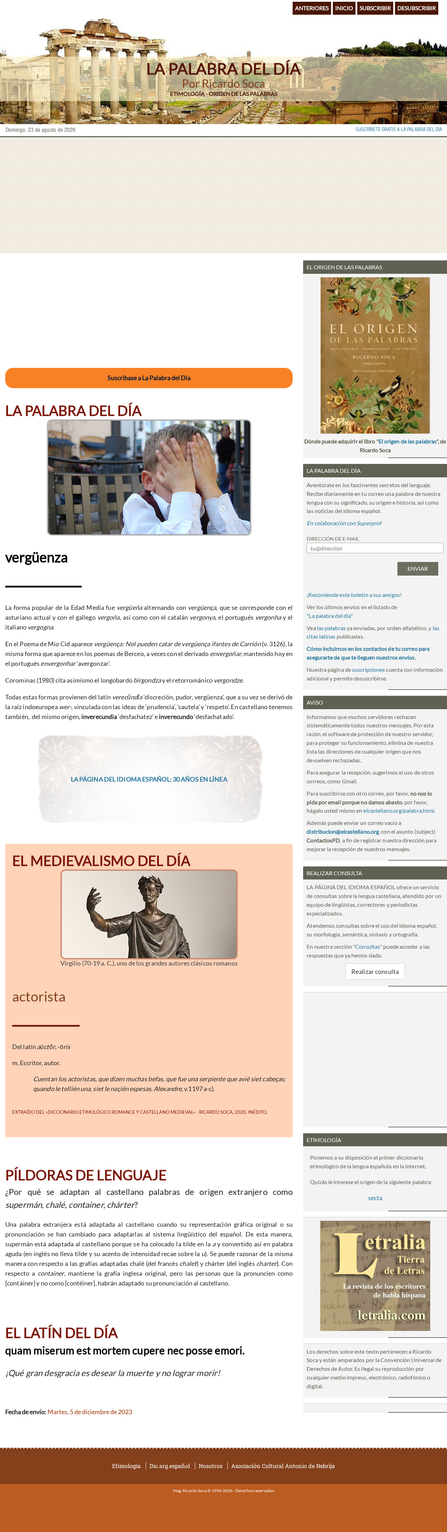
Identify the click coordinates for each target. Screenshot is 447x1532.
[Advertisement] (223, 195)
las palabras (331, 628)
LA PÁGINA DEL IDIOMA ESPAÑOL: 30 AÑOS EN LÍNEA (149, 779)
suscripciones (368, 669)
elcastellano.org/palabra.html (398, 810)
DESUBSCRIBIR (416, 8)
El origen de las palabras (408, 441)
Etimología (126, 1465)
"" (330, 615)
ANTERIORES (312, 8)
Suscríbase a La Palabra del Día (149, 378)
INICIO (344, 8)
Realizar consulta (375, 971)
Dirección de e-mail (333, 539)
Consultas (367, 946)
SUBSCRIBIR (375, 8)
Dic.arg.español (169, 1465)
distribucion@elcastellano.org (343, 831)
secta (375, 1198)
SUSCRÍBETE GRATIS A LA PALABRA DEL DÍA (399, 129)
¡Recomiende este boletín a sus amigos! (354, 594)
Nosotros (210, 1465)
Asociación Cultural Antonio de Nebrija (283, 1465)
